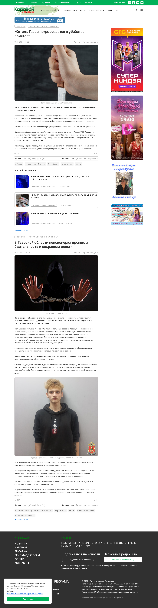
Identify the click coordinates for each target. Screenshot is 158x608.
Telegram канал (92, 158)
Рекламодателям (27, 555)
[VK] (57, 593)
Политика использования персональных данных (25, 594)
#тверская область (35, 164)
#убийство (53, 164)
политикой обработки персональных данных (116, 565)
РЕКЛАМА (61, 581)
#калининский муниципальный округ (33, 511)
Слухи (98, 543)
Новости (20, 26)
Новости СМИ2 (21, 231)
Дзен (80, 158)
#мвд (78, 164)
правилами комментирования (74, 568)
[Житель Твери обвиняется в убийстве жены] (22, 218)
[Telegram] (137, 2)
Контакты (22, 562)
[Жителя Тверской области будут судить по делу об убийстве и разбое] (22, 200)
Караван (21, 547)
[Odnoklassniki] (133, 2)
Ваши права (83, 545)
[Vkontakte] (129, 2)
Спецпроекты (114, 543)
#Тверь (18, 164)
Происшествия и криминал (43, 26)
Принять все (28, 599)
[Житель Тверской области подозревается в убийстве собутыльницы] (22, 181)
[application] (25, 2)
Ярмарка (21, 551)
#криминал (67, 164)
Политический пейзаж (75, 543)
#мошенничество (85, 511)
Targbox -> (118, 598)
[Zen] (141, 2)
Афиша (20, 559)
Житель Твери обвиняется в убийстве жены (55, 213)
